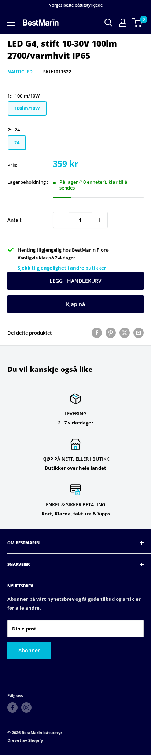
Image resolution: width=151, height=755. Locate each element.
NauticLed (20, 72)
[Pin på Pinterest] (111, 333)
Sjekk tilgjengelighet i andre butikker (62, 267)
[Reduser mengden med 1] (61, 220)
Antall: (15, 220)
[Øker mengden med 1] (99, 220)
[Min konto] (122, 23)
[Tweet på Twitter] (124, 333)
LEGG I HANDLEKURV (75, 280)
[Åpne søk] (108, 23)
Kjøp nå (75, 304)
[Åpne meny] (11, 23)
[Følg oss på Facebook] (12, 707)
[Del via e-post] (138, 333)
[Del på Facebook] (97, 333)
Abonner (29, 650)
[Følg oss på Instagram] (26, 707)
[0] (137, 22)
